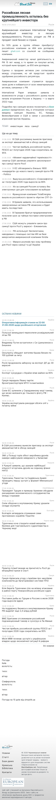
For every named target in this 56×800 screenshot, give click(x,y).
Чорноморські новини (37, 753)
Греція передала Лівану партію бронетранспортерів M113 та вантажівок (23, 381)
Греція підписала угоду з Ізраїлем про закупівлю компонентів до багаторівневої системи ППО (27, 579)
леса (27, 126)
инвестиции (16, 126)
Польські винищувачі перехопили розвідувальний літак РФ (28, 333)
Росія (51, 24)
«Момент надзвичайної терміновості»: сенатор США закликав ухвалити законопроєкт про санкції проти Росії (27, 160)
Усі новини (48, 645)
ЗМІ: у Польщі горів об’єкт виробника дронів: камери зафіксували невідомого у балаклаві (25, 456)
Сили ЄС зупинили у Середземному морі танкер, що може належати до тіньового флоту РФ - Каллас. (27, 393)
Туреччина (49, 475)
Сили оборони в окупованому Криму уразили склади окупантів (25, 504)
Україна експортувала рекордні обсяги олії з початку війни (25, 404)
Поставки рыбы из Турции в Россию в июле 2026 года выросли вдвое (28, 599)
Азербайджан (48, 488)
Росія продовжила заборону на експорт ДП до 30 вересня (28, 364)
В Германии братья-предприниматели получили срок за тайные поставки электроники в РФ (27, 215)
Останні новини (11, 313)
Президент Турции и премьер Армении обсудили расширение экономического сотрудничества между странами (27, 493)
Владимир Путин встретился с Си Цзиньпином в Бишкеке (27, 343)
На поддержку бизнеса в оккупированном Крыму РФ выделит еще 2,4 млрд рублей (27, 609)
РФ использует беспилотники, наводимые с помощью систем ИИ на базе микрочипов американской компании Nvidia (25, 234)
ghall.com (15, 51)
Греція (51, 378)
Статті (5, 757)
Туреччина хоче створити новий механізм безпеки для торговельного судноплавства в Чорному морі (25, 526)
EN (50, 3)
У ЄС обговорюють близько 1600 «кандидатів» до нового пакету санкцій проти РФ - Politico (27, 171)
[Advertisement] (28, 278)
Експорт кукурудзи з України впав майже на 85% (27, 373)
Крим (52, 350)
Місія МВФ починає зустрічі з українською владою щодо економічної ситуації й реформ (25, 639)
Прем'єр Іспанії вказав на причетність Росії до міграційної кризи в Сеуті (26, 569)
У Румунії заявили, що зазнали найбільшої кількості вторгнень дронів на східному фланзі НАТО (26, 468)
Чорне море (49, 521)
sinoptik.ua (29, 699)
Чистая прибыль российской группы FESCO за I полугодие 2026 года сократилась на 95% (27, 150)
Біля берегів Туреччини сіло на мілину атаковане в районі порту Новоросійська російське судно (27, 589)
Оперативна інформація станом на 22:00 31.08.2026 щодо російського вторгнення (24, 323)
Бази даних (8, 761)
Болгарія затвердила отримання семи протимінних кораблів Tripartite (21, 514)
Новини (6, 753)
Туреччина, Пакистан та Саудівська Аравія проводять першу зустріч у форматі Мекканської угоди (27, 480)
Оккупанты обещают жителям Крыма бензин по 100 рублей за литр (26, 354)
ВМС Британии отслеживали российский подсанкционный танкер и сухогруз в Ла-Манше (27, 619)
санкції (35, 126)
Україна (51, 320)
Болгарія (50, 511)
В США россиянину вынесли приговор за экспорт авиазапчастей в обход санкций (27, 446)
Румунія (51, 463)
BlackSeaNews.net (28, 767)
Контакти (7, 772)
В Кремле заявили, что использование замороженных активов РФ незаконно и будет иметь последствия (27, 205)
